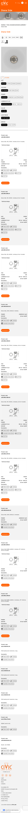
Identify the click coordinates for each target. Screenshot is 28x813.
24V (17, 90)
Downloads (3, 780)
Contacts (3, 783)
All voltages (5, 90)
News (2, 781)
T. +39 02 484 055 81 (6, 793)
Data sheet (6, 170)
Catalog (14, 170)
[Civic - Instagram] (6, 775)
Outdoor (3, 24)
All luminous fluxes (6, 104)
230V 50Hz (12, 90)
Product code (4, 135)
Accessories (5, 183)
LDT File (18, 173)
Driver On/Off (11, 125)
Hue (2, 160)
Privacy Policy (4, 798)
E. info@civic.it (4, 794)
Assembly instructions (8, 173)
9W (19, 97)
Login (2, 778)
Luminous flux (5, 163)
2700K (9, 83)
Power (3, 162)
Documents (4, 167)
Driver (3, 165)
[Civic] (4, 3)
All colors (4, 111)
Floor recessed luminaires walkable (16, 24)
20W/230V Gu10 (12, 97)
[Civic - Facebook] (2, 775)
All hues (4, 83)
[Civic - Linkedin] (10, 775)
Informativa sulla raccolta (6, 811)
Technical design (6, 145)
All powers (4, 97)
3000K (14, 83)
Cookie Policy (4, 800)
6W (22, 97)
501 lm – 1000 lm (17, 104)
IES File (4, 176)
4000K (19, 83)
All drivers (4, 125)
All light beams (5, 118)
